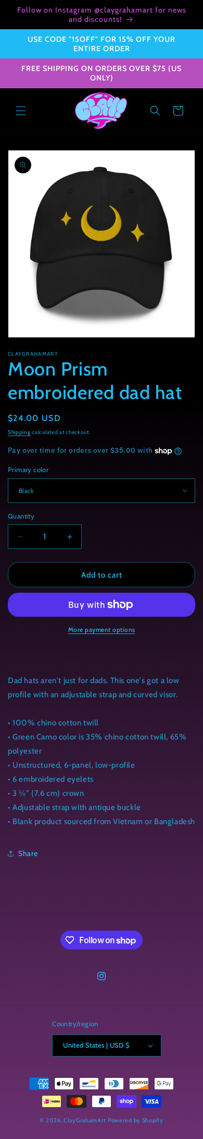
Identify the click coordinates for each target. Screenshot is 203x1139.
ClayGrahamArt (85, 1120)
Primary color (28, 469)
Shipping (19, 432)
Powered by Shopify (135, 1120)
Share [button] (28, 853)
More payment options (101, 629)
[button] (20, 110)
